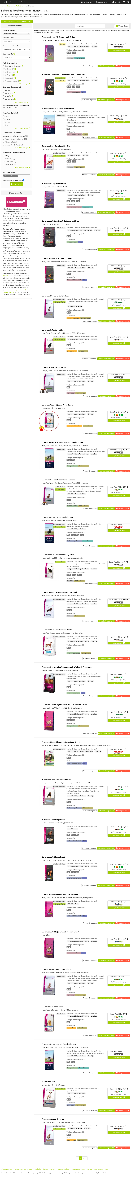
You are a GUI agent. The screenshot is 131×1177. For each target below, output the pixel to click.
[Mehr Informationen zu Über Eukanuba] (16, 202)
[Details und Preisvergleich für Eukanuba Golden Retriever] (49, 1145)
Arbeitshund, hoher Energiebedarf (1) (16, 136)
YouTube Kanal (98, 1169)
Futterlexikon (37, 1169)
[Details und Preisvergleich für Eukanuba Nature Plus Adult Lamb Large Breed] (49, 768)
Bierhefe (7, 122)
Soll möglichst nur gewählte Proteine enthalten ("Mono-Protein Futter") (16, 107)
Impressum (53, 1169)
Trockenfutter (19, 6)
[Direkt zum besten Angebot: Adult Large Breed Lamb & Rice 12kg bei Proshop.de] (118, 752)
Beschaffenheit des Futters (11, 46)
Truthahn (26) (9, 99)
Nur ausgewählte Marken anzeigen (13, 180)
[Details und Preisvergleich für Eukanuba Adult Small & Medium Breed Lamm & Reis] (49, 97)
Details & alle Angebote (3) (106, 471)
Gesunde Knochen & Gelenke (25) (15, 139)
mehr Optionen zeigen (21, 84)
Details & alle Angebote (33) (106, 100)
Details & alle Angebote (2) (106, 66)
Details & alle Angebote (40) (106, 885)
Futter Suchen (17, 184)
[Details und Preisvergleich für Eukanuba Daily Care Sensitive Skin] (49, 172)
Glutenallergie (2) (10, 162)
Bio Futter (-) (8, 75)
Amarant (7, 119)
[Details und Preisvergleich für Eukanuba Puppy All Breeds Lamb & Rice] (49, 63)
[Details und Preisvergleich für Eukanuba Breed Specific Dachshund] (49, 995)
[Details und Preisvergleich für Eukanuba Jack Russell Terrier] (49, 393)
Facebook (89, 1169)
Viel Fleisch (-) (9, 69)
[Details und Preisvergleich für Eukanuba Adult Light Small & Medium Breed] (49, 957)
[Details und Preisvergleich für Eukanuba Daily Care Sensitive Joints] (49, 655)
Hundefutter (10, 6)
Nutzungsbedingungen (78, 1169)
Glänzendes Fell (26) (11, 142)
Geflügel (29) (8, 93)
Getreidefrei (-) (9, 78)
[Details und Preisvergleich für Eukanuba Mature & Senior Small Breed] (49, 134)
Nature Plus (6, 276)
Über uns (45, 1169)
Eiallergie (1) (8, 156)
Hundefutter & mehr (102, 2)
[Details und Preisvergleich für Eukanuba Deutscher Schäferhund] (49, 318)
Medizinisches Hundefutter (12, 66)
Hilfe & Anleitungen (6, 1169)
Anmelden (117, 2)
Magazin (29, 1169)
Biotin (6, 125)
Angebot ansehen (118, 50)
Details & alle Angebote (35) (106, 848)
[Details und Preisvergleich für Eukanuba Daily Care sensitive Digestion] (49, 580)
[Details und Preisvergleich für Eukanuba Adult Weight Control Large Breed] (49, 920)
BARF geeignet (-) (10, 72)
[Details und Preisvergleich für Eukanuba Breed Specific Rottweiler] (49, 805)
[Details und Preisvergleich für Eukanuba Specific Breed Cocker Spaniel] (49, 505)
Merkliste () (87, 2)
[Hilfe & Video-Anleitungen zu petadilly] (128, 2)
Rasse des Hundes (9, 30)
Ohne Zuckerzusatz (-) (11, 81)
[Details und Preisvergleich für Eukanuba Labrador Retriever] (49, 355)
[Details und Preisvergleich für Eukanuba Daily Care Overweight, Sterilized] (49, 618)
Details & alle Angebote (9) (106, 1148)
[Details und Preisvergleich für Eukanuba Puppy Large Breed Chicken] (49, 543)
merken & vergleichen (90, 66)
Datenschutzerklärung (64, 1169)
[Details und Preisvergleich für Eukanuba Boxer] (49, 1107)
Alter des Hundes (8, 38)
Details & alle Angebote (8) (106, 508)
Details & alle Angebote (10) (106, 175)
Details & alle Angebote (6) (106, 433)
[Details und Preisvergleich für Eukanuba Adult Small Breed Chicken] (49, 284)
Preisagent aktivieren (123, 66)
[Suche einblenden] (124, 2)
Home (3, 6)
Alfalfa (6, 116)
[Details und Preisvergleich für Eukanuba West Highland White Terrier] (49, 430)
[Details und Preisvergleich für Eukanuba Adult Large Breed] (49, 845)
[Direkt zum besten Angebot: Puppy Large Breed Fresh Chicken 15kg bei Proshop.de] (118, 527)
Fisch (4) (7, 90)
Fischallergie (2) (9, 159)
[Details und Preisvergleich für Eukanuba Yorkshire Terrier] (49, 1032)
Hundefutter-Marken (20, 1169)
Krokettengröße (8, 54)
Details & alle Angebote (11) (106, 321)
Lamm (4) (7, 96)
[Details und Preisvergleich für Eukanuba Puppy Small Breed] (49, 209)
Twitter (106, 1169)
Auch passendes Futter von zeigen (16, 21)
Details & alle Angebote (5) (106, 696)
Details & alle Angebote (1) (106, 137)
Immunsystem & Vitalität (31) (13, 145)
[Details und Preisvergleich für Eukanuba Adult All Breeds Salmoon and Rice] (49, 246)
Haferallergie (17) (10, 164)
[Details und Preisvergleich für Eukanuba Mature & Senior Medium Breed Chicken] (49, 468)
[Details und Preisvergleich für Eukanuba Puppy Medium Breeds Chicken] (49, 1070)
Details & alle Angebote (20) (106, 212)
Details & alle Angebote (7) (106, 396)
